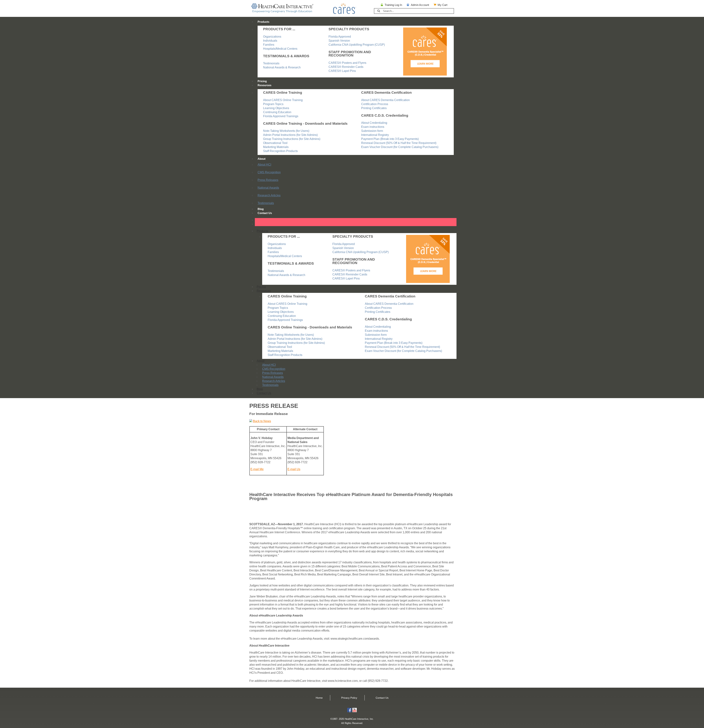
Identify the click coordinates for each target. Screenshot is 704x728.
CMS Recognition (269, 172)
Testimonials (266, 203)
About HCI (264, 164)
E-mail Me (257, 469)
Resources (264, 85)
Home (319, 697)
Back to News (262, 421)
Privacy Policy (349, 697)
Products (263, 21)
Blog (261, 209)
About (261, 158)
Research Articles (269, 195)
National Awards (268, 187)
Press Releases (268, 180)
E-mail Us (293, 469)
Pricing (262, 81)
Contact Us (265, 213)
